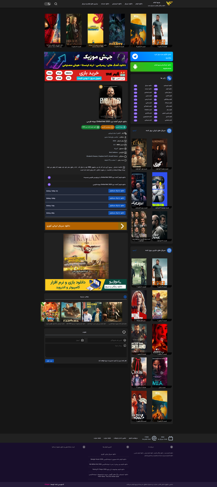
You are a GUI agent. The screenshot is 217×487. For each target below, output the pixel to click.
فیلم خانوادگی (143, 106)
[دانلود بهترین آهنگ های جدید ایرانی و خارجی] (86, 60)
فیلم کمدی (163, 117)
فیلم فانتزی (143, 113)
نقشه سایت (107, 438)
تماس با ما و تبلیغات (120, 438)
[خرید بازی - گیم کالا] (86, 75)
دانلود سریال (128, 4)
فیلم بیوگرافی (163, 99)
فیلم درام (163, 110)
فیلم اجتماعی (143, 93)
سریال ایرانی (163, 93)
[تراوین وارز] (86, 256)
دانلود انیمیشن (117, 4)
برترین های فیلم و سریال (90, 4)
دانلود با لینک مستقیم (117, 191)
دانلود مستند (105, 4)
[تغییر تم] (47, 4)
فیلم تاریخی (143, 99)
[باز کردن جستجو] (56, 4)
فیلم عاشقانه (143, 110)
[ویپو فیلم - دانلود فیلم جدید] (169, 4)
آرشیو (134, 131)
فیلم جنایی (143, 103)
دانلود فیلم (139, 4)
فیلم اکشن (163, 96)
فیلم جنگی (163, 106)
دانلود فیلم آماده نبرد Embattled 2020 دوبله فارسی (107, 121)
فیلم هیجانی (143, 120)
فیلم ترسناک (163, 103)
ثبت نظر (49, 361)
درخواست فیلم (133, 438)
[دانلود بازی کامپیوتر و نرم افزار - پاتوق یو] (86, 284)
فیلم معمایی (163, 120)
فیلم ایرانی (143, 96)
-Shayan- (47, 484)
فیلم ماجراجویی (143, 117)
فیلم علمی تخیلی (163, 113)
